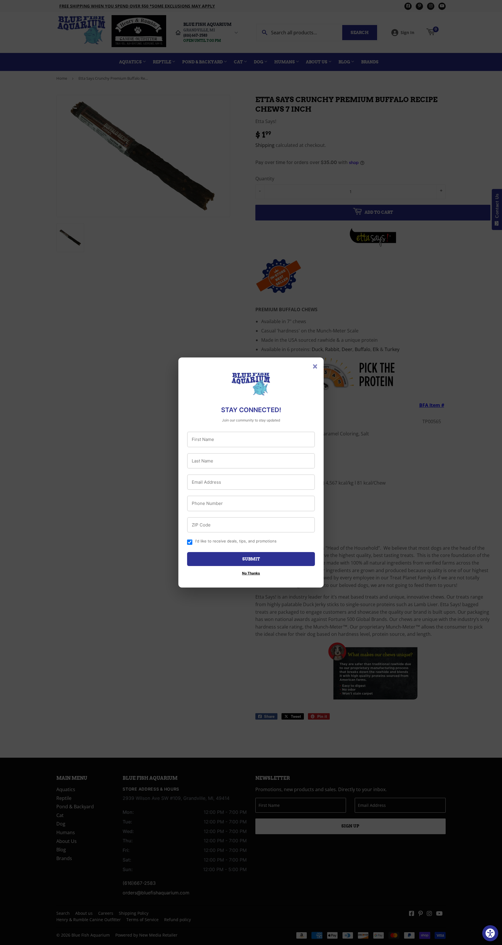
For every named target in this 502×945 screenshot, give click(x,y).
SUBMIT (251, 559)
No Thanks (251, 573)
